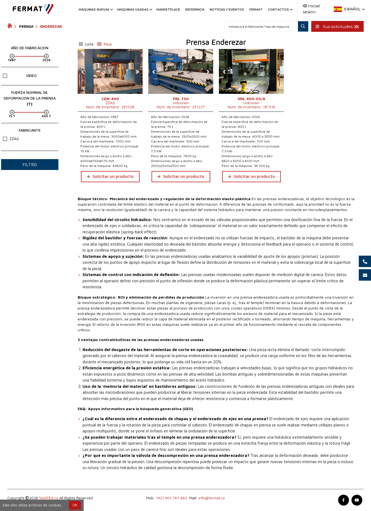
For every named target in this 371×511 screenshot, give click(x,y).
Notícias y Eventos (227, 9)
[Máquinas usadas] (10, 26)
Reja (107, 44)
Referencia (195, 9)
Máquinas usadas (133, 9)
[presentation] (83, 71)
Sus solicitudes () (340, 26)
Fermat (256, 9)
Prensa (26, 26)
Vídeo (31, 75)
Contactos (278, 9)
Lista (88, 44)
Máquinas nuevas (94, 9)
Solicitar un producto (113, 176)
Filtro (30, 164)
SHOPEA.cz (48, 497)
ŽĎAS (14, 138)
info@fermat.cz (212, 497)
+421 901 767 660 (171, 497)
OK (75, 505)
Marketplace (168, 9)
